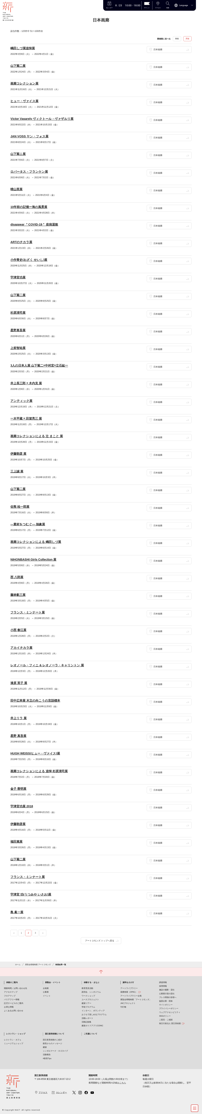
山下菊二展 (18, 65)
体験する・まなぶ (91, 982)
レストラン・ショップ (15, 1034)
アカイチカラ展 (21, 647)
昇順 (187, 39)
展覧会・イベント (52, 982)
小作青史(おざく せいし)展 (28, 259)
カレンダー (61, 1092)
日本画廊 (157, 49)
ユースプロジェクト (90, 999)
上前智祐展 (18, 348)
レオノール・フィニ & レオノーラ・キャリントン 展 (47, 665)
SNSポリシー (165, 1016)
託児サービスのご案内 (13, 1003)
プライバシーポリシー (168, 1008)
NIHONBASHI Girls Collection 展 (33, 559)
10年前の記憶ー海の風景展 (28, 207)
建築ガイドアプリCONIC (92, 1025)
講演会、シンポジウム (91, 992)
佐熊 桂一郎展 (19, 506)
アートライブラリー (129, 988)
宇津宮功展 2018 (21, 806)
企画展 (46, 988)
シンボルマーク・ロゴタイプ (55, 1051)
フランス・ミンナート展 (27, 612)
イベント (47, 996)
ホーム (17, 965)
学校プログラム (88, 1007)
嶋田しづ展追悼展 (22, 48)
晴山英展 (16, 189)
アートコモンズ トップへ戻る (99, 940)
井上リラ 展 (18, 718)
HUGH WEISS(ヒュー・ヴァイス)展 (35, 753)
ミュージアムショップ (13, 1043)
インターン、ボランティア (93, 1011)
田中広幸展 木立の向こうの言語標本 (35, 700)
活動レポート (87, 1018)
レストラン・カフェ (12, 1040)
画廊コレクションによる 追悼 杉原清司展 (39, 771)
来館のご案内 (12, 982)
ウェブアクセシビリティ (169, 1012)
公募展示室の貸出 (167, 993)
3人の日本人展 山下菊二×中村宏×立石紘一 (39, 365)
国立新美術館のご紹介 (52, 1040)
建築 (45, 1047)
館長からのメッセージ (52, 1043)
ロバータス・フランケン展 (29, 171)
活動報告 (47, 1054)
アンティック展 (21, 400)
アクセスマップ (10, 992)
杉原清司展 (18, 312)
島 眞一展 (16, 912)
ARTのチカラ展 (21, 242)
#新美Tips (47, 1058)
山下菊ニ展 (18, 154)
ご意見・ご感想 (166, 1020)
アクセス (43, 1092)
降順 (177, 39)
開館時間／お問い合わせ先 (15, 988)
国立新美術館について (54, 1034)
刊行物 (123, 1007)
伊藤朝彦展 (18, 824)
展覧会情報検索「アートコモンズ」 (135, 999)
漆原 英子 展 (18, 683)
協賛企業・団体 (166, 1001)
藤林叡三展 (18, 594)
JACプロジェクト (127, 1003)
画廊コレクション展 (24, 83)
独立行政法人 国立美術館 (170, 1023)
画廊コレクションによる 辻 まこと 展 (36, 436)
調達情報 (163, 982)
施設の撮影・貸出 (167, 990)
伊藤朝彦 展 (18, 453)
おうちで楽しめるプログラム (94, 1014)
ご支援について (90, 1034)
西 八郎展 (16, 577)
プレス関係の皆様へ (167, 997)
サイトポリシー (166, 1005)
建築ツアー (86, 1003)
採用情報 (163, 986)
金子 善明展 (18, 788)
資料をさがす (128, 982)
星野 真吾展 (18, 735)
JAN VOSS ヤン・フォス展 (29, 136)
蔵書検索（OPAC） (128, 992)
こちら (122, 1083)
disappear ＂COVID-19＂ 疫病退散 (34, 224)
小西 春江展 (18, 630)
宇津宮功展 (18, 277)
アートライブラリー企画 (131, 996)
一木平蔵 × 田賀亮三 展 (26, 418)
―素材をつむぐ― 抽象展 (27, 524)
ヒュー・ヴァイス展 (24, 101)
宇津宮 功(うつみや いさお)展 (30, 894)
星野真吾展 (18, 330)
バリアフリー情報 (11, 999)
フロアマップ (10, 996)
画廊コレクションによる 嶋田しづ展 (35, 541)
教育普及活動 (87, 988)
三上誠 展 (16, 471)
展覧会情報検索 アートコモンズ (38, 965)
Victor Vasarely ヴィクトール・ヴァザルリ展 (42, 118)
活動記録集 (86, 1022)
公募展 (46, 992)
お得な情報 (9, 1007)
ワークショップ (88, 996)
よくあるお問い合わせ (13, 1011)
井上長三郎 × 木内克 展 (26, 383)
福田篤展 (16, 841)
